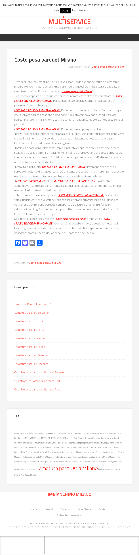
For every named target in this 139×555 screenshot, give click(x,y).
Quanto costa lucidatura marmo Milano (93, 457)
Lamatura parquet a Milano (67, 468)
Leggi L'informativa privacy (47, 523)
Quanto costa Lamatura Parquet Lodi (37, 380)
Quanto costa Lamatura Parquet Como (41, 442)
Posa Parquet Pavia (74, 447)
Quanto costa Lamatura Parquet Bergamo (40, 372)
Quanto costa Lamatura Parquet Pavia (38, 389)
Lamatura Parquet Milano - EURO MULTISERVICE (69, 18)
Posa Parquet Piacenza (66, 442)
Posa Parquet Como (83, 433)
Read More (79, 10)
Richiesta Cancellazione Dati (90, 523)
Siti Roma (124, 527)
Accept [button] (65, 10)
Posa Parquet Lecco (28, 475)
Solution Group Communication (95, 527)
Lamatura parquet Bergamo (31, 312)
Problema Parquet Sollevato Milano (36, 304)
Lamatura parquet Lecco (29, 346)
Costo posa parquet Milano (45, 59)
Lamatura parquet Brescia (30, 355)
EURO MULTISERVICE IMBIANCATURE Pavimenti (52, 438)
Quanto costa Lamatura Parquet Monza (61, 457)
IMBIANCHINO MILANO (69, 494)
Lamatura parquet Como (29, 338)
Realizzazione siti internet (53, 527)
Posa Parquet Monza (22, 438)
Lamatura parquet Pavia (29, 329)
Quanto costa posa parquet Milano (67, 452)
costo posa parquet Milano (77, 91)
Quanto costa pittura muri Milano (39, 452)
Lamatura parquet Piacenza (31, 363)
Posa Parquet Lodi (27, 447)
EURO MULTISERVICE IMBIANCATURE (37, 110)
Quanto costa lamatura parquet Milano (50, 447)
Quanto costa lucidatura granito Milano (30, 457)
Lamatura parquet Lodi (28, 321)
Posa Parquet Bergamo (83, 438)
